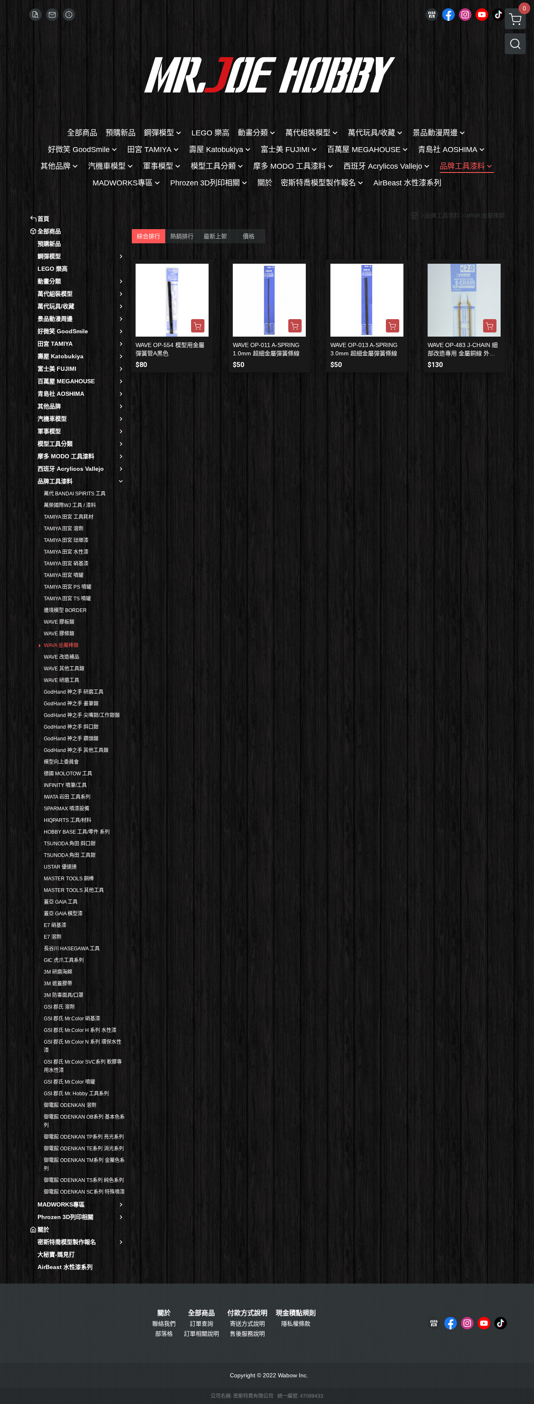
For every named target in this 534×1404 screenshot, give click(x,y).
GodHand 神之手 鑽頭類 (71, 739)
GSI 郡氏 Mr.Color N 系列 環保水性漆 (82, 1046)
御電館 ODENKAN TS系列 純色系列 (84, 1180)
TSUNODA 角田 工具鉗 (70, 855)
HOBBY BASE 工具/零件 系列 (77, 832)
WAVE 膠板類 (59, 622)
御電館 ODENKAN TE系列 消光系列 (84, 1149)
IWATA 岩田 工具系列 (67, 797)
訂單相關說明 (201, 1334)
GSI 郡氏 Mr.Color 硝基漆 (72, 1019)
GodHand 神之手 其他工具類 (76, 750)
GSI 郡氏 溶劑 (59, 1007)
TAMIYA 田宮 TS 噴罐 (67, 599)
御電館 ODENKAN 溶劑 (70, 1105)
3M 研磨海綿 (58, 972)
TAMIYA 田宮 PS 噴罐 (67, 587)
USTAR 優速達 (60, 867)
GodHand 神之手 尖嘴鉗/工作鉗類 (82, 715)
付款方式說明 (247, 1313)
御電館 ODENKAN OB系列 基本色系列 (84, 1121)
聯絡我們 (164, 1324)
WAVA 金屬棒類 (61, 645)
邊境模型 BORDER (65, 610)
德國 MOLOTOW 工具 (68, 774)
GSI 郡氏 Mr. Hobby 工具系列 (76, 1094)
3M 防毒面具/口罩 (63, 995)
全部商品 (201, 1313)
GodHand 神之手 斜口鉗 (71, 727)
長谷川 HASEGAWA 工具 (72, 949)
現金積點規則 (296, 1313)
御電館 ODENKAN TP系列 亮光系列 (84, 1137)
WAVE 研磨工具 (61, 680)
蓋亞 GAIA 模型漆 (63, 914)
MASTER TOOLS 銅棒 (69, 879)
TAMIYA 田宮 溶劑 (63, 529)
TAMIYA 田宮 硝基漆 (66, 564)
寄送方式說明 (247, 1324)
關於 (164, 1313)
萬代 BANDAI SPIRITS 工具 (75, 494)
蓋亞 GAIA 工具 (61, 902)
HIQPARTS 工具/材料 (67, 820)
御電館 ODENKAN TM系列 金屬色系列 (84, 1164)
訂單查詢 (201, 1324)
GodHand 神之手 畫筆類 (71, 704)
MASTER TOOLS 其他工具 (74, 890)
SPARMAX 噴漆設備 (66, 809)
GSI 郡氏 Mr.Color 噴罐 (69, 1082)
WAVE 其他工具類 (64, 669)
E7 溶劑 (52, 937)
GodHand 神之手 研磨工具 (73, 692)
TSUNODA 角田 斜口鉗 (70, 844)
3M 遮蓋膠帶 (58, 984)
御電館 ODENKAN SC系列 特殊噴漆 (84, 1192)
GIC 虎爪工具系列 (64, 960)
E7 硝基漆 (55, 925)
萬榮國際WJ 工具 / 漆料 (70, 505)
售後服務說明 (247, 1334)
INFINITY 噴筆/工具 (65, 785)
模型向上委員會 (61, 762)
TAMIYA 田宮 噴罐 (63, 575)
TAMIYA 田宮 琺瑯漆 (66, 540)
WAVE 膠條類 (59, 634)
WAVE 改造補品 (61, 657)
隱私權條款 (295, 1324)
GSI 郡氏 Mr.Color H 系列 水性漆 (80, 1030)
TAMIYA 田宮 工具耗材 (68, 517)
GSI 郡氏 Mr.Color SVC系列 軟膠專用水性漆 (83, 1066)
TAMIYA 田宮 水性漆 (66, 552)
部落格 (164, 1334)
